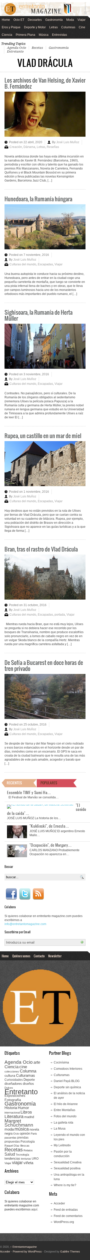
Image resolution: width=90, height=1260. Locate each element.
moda (9, 1129)
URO (35, 1158)
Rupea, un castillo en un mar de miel (42, 435)
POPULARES (48, 782)
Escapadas (45, 264)
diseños (28, 1084)
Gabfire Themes (70, 1251)
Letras (53, 27)
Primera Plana (25, 35)
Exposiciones (14, 1096)
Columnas (68, 27)
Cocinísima (61, 1062)
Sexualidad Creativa (68, 1162)
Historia (10, 1108)
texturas (26, 1158)
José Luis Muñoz (67, 142)
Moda (70, 20)
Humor (23, 1108)
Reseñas (53, 147)
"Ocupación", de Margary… (51, 845)
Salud (9, 1154)
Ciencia (7, 35)
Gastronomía (54, 20)
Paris (34, 1133)
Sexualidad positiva (67, 1168)
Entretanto (15, 51)
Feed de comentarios (68, 1216)
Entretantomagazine (23, 1246)
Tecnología (22, 1154)
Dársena (29, 147)
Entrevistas (59, 35)
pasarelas (10, 1137)
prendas (22, 1137)
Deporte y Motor (35, 27)
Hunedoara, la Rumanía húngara (38, 199)
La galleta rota (63, 1122)
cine (23, 1066)
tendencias (12, 1158)
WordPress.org (64, 1222)
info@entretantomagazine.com (25, 924)
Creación (16, 147)
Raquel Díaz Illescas (17, 1145)
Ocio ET (19, 20)
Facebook (11, 894)
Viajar (82, 20)
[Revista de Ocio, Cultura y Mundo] (45, 9)
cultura (9, 1075)
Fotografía (12, 1100)
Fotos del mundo (65, 1116)
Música (43, 35)
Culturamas (25, 1075)
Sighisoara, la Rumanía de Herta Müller (38, 315)
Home (6, 20)
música (21, 1129)
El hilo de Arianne (66, 1104)
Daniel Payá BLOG (67, 1081)
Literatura (14, 1116)
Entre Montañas (64, 1110)
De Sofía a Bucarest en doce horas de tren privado (43, 665)
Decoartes (35, 20)
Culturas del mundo (23, 264)
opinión (25, 1133)
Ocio (16, 1133)
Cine (82, 27)
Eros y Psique (11, 27)
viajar (17, 1162)
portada (59, 614)
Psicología (27, 1141)
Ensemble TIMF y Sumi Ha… (29, 792)
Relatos (28, 1150)
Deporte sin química (67, 1087)
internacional (12, 1112)
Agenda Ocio (16, 48)
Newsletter (55, 956)
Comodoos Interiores (68, 1068)
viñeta (28, 1163)
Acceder (59, 1203)
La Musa (60, 1128)
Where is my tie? (65, 1185)
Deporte (29, 1080)
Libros (26, 1112)
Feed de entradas (66, 1209)
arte (37, 1062)
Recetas (37, 48)
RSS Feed (38, 894)
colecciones (11, 1071)
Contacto (39, 956)
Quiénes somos (21, 956)
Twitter (25, 894)
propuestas (12, 1141)
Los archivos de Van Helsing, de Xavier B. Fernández (45, 83)
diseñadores (13, 1084)
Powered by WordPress (27, 1251)
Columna (28, 1071)
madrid (29, 1117)
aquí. (34, 1209)
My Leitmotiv (62, 1145)
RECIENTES (14, 782)
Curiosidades (13, 1080)
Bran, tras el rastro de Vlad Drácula (41, 549)
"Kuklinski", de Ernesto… (49, 826)
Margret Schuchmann (18, 1123)
